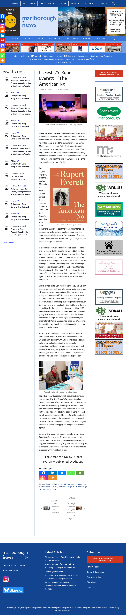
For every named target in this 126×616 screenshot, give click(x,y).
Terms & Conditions (95, 572)
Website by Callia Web (63, 610)
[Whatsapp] (71, 473)
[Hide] (1, 65)
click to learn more (63, 62)
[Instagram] (43, 477)
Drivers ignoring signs (54, 571)
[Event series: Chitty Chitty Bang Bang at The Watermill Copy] (18, 120)
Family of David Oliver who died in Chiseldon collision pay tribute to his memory (60, 585)
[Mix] (2, 50)
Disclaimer (91, 582)
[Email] (80, 473)
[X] (2, 21)
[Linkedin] (52, 473)
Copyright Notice (94, 577)
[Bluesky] (62, 473)
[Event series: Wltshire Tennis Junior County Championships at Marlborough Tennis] (25, 77)
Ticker (55, 489)
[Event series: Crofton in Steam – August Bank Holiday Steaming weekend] (25, 226)
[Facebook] (43, 473)
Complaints (92, 587)
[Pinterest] (2, 40)
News (50, 489)
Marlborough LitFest (69, 487)
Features (49, 484)
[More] (52, 477)
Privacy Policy (93, 567)
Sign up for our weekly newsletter (109, 73)
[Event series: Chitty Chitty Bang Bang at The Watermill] (18, 93)
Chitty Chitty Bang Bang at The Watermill (20, 97)
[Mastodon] (2, 45)
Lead (60, 487)
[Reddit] (2, 30)
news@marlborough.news (14, 565)
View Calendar (8, 242)
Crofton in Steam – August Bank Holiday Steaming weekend (20, 232)
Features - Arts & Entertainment (64, 484)
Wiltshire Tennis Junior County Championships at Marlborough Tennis (21, 83)
